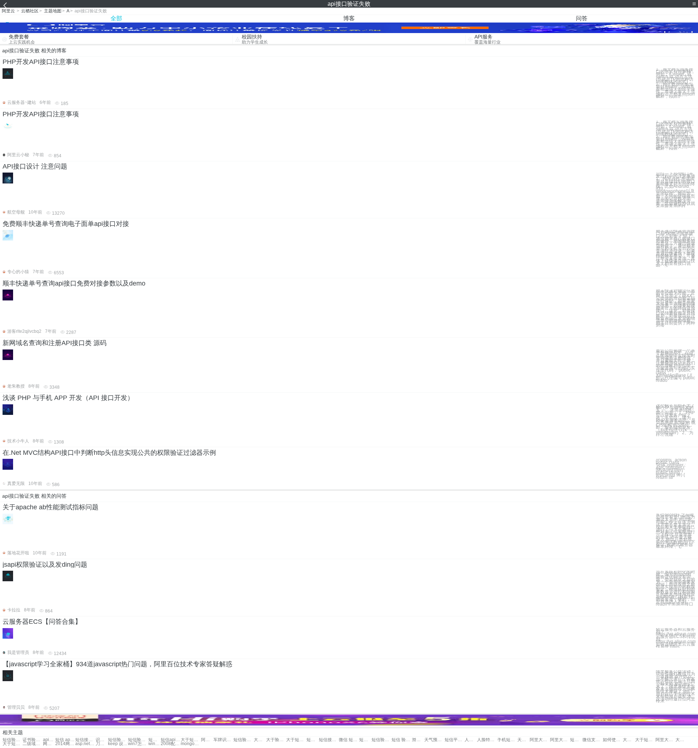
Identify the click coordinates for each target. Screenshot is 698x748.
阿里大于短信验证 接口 (665, 740)
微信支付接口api (592, 740)
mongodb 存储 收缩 (191, 744)
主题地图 (52, 10)
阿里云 (8, 10)
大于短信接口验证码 (13, 744)
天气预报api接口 (523, 740)
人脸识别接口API (471, 740)
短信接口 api (85, 740)
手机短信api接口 (507, 740)
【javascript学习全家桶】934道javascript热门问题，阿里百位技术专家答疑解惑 (117, 664)
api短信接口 (49, 740)
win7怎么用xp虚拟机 (138, 744)
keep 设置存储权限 (118, 744)
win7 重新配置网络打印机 (154, 744)
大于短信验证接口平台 (681, 740)
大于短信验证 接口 (260, 740)
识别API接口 (102, 740)
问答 (581, 18)
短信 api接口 (65, 740)
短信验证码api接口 (13, 740)
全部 (116, 18)
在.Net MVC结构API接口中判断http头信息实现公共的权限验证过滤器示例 (109, 452)
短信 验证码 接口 (402, 740)
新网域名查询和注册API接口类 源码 (55, 343)
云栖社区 (30, 10)
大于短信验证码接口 (645, 740)
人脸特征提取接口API (487, 740)
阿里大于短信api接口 (540, 740)
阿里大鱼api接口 (560, 740)
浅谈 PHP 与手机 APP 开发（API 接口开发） (68, 397)
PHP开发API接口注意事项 (41, 61)
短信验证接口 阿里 (382, 740)
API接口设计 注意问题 (35, 166)
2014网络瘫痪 (65, 744)
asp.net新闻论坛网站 (85, 744)
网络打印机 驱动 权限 (49, 744)
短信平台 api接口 (455, 740)
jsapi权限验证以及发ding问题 (45, 564)
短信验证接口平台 (365, 740)
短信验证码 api (243, 740)
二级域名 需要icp (33, 744)
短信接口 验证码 (329, 740)
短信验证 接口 (138, 740)
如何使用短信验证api (613, 740)
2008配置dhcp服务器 (171, 744)
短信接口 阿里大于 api (576, 740)
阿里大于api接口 (207, 740)
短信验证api (118, 740)
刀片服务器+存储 (102, 744)
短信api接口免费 (171, 740)
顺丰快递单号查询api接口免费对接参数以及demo (74, 283)
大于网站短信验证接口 (629, 740)
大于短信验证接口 (296, 740)
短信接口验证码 (312, 740)
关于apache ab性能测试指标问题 (51, 507)
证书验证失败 (33, 740)
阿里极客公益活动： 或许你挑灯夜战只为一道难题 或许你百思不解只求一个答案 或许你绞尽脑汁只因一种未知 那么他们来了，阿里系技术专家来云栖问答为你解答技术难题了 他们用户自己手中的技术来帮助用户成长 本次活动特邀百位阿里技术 (675, 686)
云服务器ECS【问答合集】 (42, 621)
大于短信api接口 (191, 740)
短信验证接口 (154, 740)
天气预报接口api (434, 740)
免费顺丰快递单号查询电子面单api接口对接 (66, 223)
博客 (349, 18)
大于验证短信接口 (276, 740)
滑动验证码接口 (418, 740)
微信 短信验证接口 (349, 740)
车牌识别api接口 (223, 740)
